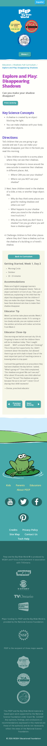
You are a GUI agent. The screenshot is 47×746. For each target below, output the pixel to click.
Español (39, 2)
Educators (6, 65)
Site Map (15, 534)
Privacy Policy (30, 529)
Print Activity (10, 103)
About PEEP (23, 489)
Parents (20, 485)
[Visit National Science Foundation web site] (23, 635)
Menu (24, 54)
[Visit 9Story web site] (23, 585)
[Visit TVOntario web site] (24, 596)
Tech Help (23, 538)
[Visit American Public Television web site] (23, 606)
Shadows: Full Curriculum (24, 65)
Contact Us (31, 534)
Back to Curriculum (23, 256)
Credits (13, 529)
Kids (8, 485)
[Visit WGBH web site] (23, 573)
